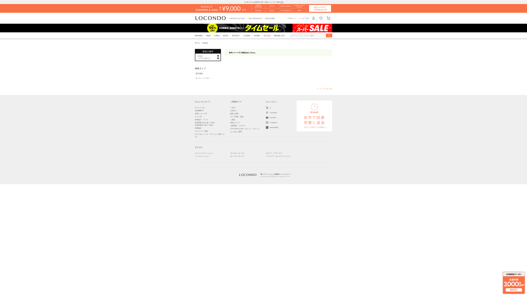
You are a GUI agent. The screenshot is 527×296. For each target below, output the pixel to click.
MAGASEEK (270, 18)
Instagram (273, 122)
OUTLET (237, 18)
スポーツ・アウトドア (274, 153)
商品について (235, 123)
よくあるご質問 (303, 18)
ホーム (197, 43)
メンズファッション (202, 156)
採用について (200, 114)
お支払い (233, 110)
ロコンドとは (200, 107)
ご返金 (232, 120)
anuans (205, 43)
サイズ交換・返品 (236, 117)
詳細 (281, 2)
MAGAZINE (274, 127)
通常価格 (199, 73)
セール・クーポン (203, 78)
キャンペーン (320, 8)
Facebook (273, 113)
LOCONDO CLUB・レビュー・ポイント (245, 129)
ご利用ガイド (291, 18)
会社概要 (198, 110)
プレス (197, 117)
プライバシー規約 (201, 131)
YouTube (273, 117)
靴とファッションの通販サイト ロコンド (210, 18)
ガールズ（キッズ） (237, 153)
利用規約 (198, 128)
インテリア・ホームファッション (278, 156)
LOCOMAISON (255, 18)
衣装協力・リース (201, 120)
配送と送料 (234, 114)
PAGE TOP (324, 88)
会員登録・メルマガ (237, 126)
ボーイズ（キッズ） (237, 156)
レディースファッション (204, 153)
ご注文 (232, 107)
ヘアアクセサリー (204, 58)
